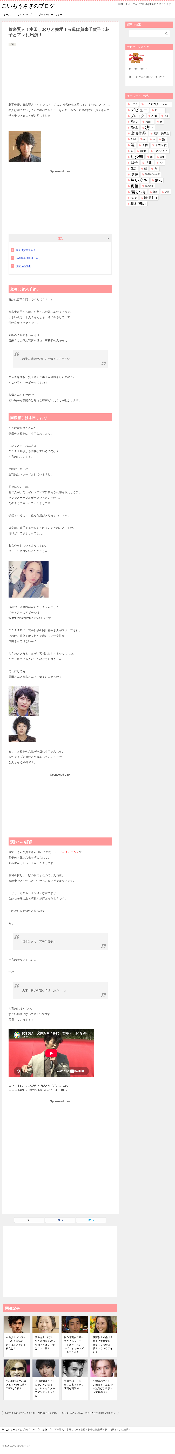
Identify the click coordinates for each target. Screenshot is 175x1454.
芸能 (12, 44)
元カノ (134, 121)
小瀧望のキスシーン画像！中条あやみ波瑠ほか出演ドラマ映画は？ (103, 1386)
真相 (134, 186)
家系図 (143, 151)
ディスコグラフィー (157, 104)
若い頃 (138, 191)
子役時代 (161, 145)
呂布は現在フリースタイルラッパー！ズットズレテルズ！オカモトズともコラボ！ (74, 1344)
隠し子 (134, 198)
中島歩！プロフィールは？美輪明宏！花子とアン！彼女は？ (16, 1343)
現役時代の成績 (152, 174)
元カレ (149, 121)
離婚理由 (150, 198)
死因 (134, 168)
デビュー (139, 110)
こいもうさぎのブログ (28, 6)
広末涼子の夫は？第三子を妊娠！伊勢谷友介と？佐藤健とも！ (32, 1413)
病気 (158, 180)
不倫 (154, 116)
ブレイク (137, 116)
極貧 (161, 162)
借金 (166, 116)
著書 (155, 191)
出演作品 (138, 133)
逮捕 (167, 192)
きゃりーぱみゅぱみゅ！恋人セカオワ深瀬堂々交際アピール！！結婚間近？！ (90, 1413)
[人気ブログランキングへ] (136, 61)
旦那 (148, 162)
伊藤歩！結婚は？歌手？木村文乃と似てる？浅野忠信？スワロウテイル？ (103, 1344)
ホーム (7, 14)
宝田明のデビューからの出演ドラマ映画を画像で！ (74, 1384)
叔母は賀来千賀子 (26, 250)
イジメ (134, 104)
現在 (134, 174)
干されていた (161, 151)
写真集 (134, 127)
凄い (149, 127)
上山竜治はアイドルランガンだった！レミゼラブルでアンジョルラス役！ (45, 1388)
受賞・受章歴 (161, 133)
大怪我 (133, 139)
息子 (134, 162)
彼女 (162, 156)
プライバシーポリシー (51, 14)
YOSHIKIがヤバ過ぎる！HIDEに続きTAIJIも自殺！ (16, 1384)
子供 (145, 145)
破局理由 (149, 186)
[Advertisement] (60, 73)
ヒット (159, 110)
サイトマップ (24, 14)
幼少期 (137, 156)
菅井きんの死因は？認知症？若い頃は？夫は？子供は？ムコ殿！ (45, 1343)
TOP (20, 1429)
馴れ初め (138, 203)
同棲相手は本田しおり (28, 258)
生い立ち (139, 180)
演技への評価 (23, 266)
